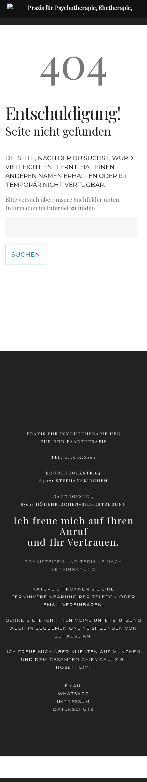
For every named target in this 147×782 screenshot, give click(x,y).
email (73, 685)
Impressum (73, 701)
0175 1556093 (80, 457)
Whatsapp (73, 693)
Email (52, 604)
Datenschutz (73, 709)
